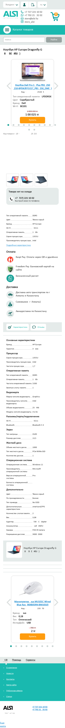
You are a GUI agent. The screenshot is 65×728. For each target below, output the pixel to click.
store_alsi (30, 22)
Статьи (9, 697)
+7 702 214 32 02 (33, 15)
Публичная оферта (14, 691)
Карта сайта (11, 685)
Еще (2, 723)
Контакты (10, 679)
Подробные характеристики (18, 245)
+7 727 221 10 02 (33, 12)
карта (3, 726)
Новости (10, 673)
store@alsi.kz (31, 18)
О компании (11, 668)
